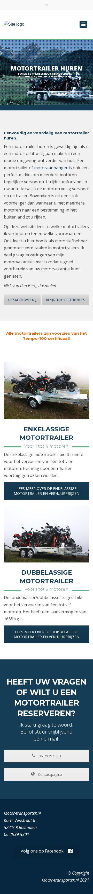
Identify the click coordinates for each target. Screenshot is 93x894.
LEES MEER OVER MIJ (22, 300)
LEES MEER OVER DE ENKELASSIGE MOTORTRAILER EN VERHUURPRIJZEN (46, 491)
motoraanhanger (51, 168)
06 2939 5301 (49, 756)
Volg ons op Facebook (42, 851)
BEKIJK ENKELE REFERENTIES (65, 300)
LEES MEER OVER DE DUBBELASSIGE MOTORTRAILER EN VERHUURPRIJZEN (46, 634)
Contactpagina (49, 774)
